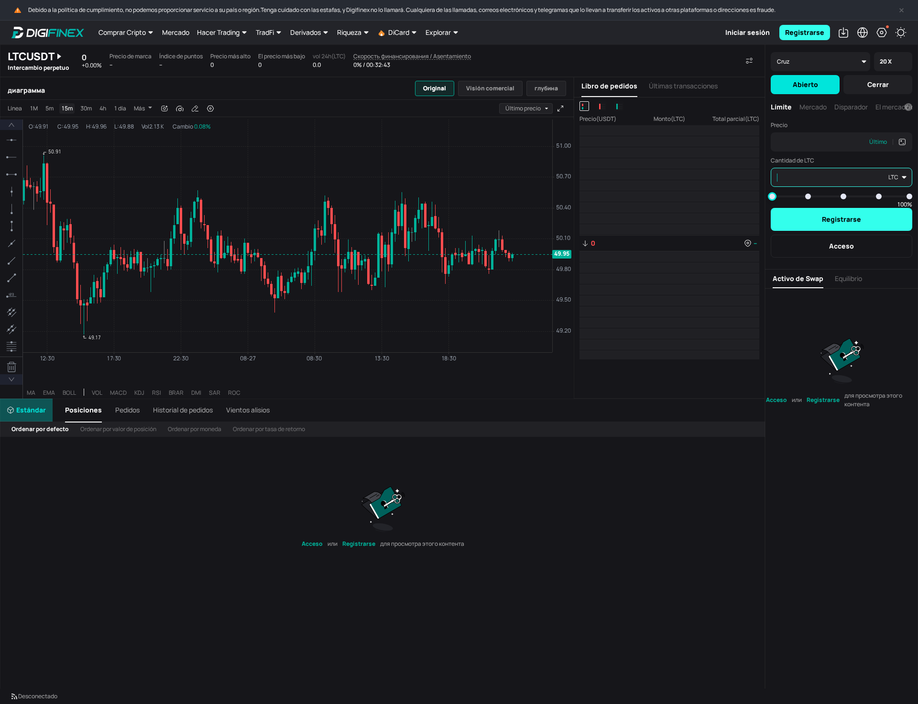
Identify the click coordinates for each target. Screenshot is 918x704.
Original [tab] (434, 88)
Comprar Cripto (122, 32)
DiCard (398, 32)
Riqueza (349, 32)
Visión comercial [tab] (490, 88)
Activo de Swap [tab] (798, 278)
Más (139, 108)
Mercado (175, 32)
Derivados (305, 32)
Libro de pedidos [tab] (609, 85)
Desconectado (37, 696)
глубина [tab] (546, 88)
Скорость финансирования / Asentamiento (412, 56)
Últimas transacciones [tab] (683, 85)
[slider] (772, 196)
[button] (86, 410)
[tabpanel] (287, 249)
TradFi (265, 32)
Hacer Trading (218, 32)
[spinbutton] (817, 142)
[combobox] (526, 108)
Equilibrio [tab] (848, 278)
